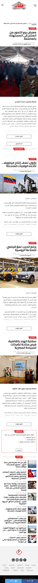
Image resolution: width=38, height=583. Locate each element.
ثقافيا (13, 567)
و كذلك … (15, 570)
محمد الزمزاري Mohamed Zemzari (22, 44)
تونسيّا (27, 565)
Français (6, 570)
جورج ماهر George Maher (24, 353)
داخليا (4, 565)
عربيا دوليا (30, 570)
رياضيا (7, 567)
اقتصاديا (29, 23)
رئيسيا (33, 565)
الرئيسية (34, 23)
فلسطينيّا (20, 567)
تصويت (19, 450)
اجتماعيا (12, 565)
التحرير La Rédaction (25, 172)
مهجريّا (28, 567)
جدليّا (22, 570)
